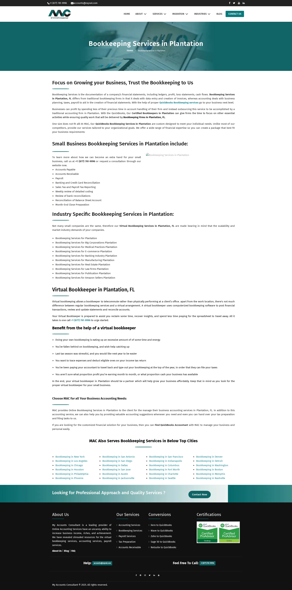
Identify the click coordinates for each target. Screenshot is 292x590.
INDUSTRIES (200, 13)
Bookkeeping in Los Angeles (71, 460)
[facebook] (136, 575)
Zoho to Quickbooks (161, 536)
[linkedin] (154, 575)
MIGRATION (178, 13)
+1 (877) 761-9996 (85, 161)
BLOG (219, 13)
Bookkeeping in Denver (209, 456)
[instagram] (145, 575)
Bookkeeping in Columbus (164, 465)
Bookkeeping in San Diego (117, 460)
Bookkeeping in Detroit (209, 460)
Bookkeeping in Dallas (115, 465)
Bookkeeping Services (130, 530)
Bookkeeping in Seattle (162, 478)
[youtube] (159, 575)
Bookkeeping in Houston (69, 469)
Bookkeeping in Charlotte (163, 473)
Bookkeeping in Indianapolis (165, 460)
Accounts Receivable (130, 547)
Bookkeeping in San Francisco (166, 456)
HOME (127, 13)
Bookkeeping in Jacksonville (118, 478)
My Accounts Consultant (65, 584)
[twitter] (149, 575)
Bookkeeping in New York (70, 456)
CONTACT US (234, 13)
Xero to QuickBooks (161, 525)
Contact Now (199, 494)
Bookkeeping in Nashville (210, 478)
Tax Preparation (127, 541)
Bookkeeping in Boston (209, 469)
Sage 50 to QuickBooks (163, 541)
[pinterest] (140, 575)
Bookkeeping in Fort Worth (164, 469)
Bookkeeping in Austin (115, 473)
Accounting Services (129, 525)
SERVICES (158, 13)
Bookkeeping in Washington (212, 465)
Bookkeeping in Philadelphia (71, 473)
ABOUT (139, 13)
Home (130, 50)
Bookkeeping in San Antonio (118, 456)
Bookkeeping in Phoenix (69, 478)
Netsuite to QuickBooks (163, 547)
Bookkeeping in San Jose (116, 469)
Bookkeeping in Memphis (210, 473)
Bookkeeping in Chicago (69, 465)
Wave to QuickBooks (162, 530)
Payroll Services (127, 536)
